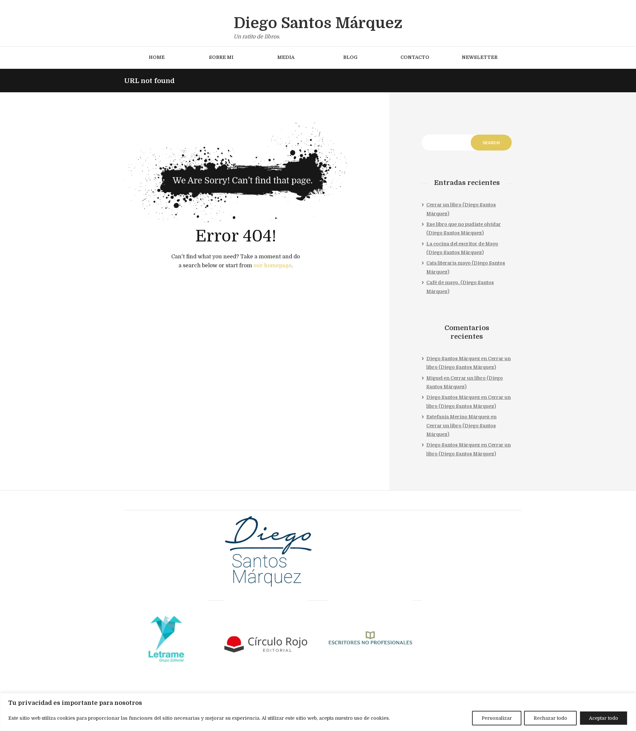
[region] (318, 712)
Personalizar (497, 718)
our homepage (272, 266)
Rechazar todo (550, 718)
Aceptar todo (603, 718)
